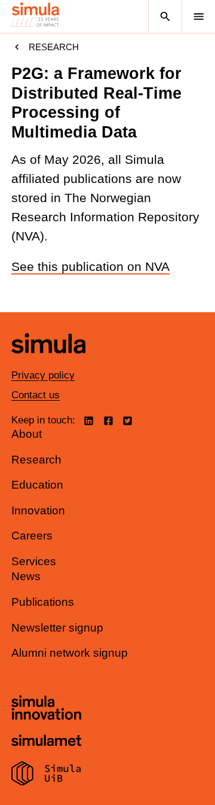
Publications (42, 602)
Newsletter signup (57, 627)
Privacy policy (43, 375)
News (26, 576)
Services (33, 561)
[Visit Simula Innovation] (46, 709)
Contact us (35, 395)
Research (54, 47)
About (26, 434)
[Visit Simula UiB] (46, 775)
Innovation (38, 510)
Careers (32, 535)
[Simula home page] (48, 362)
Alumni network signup (69, 653)
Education (37, 484)
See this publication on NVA (90, 267)
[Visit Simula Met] (46, 741)
